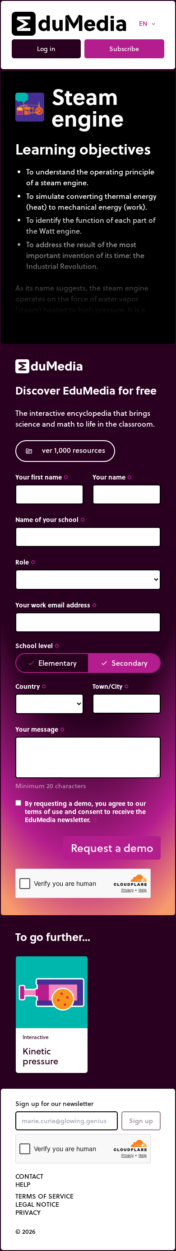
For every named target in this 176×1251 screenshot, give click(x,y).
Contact (29, 1176)
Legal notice (37, 1204)
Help (22, 1184)
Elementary (52, 663)
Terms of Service (44, 1196)
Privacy (28, 1212)
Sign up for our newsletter (54, 1104)
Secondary (124, 663)
